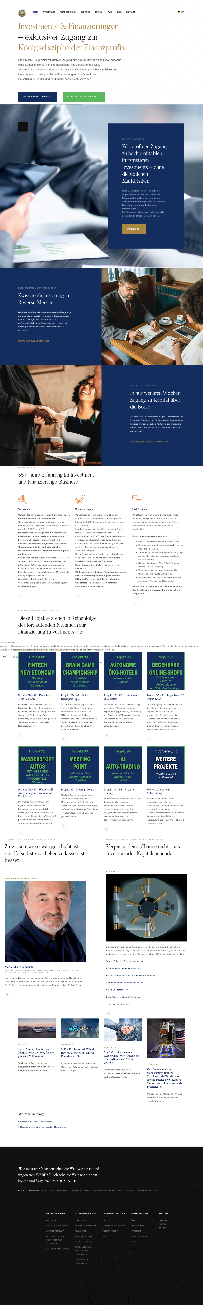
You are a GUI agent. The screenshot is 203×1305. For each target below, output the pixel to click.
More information (97, 662)
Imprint (110, 662)
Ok (4, 657)
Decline (17, 657)
